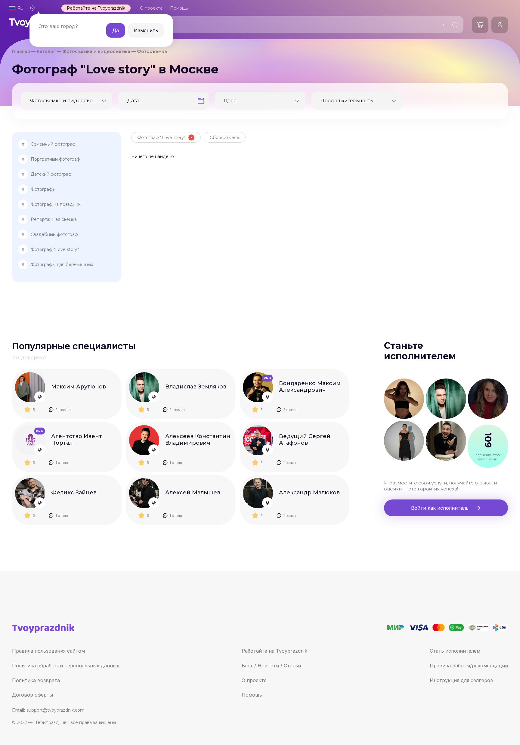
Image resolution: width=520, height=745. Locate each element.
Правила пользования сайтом (48, 651)
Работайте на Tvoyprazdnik (96, 8)
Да (115, 30)
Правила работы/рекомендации (469, 666)
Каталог (46, 51)
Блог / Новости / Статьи (271, 666)
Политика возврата (36, 680)
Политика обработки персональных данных (65, 666)
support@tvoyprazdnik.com (55, 710)
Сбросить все (224, 137)
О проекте (151, 8)
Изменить (146, 30)
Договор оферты (32, 695)
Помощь (252, 695)
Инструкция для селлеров (461, 680)
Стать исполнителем (455, 651)
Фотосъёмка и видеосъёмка (96, 51)
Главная (21, 51)
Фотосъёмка (152, 51)
